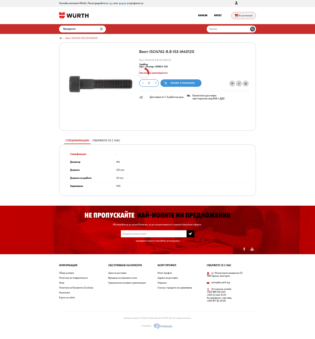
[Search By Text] (252, 29)
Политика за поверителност (73, 278)
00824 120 (161, 66)
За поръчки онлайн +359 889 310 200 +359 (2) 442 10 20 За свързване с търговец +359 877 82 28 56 (219, 295)
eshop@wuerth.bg (220, 282)
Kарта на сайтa (67, 297)
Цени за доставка (117, 273)
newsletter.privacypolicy (167, 241)
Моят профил (165, 273)
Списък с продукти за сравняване (175, 288)
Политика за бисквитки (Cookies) (76, 288)
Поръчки (162, 283)
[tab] (77, 140)
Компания (64, 292)
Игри (61, 283)
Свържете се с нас (106, 140)
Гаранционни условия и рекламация (127, 283)
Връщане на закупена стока (122, 278)
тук (111, 3)
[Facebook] (244, 249)
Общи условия (66, 273)
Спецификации (77, 140)
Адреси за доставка (168, 278)
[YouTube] (252, 249)
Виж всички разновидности (153, 73)
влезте (122, 3)
